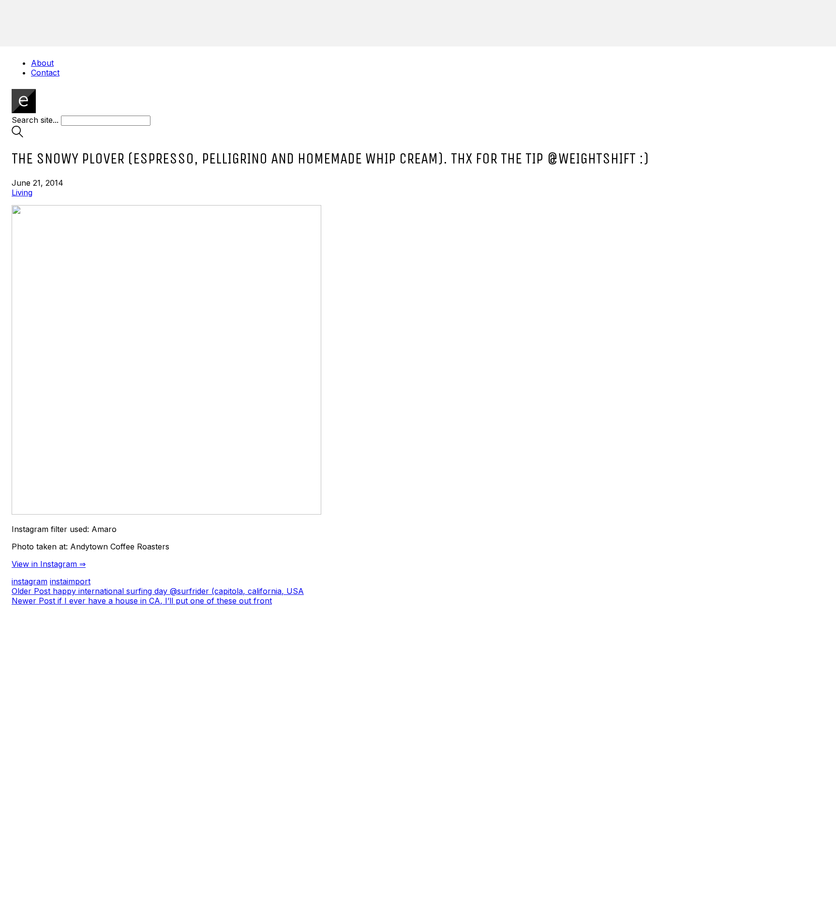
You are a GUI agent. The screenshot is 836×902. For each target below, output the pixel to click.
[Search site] (17, 134)
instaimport (70, 581)
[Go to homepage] (24, 110)
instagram (29, 581)
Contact (45, 72)
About (42, 63)
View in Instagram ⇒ (49, 564)
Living (22, 192)
